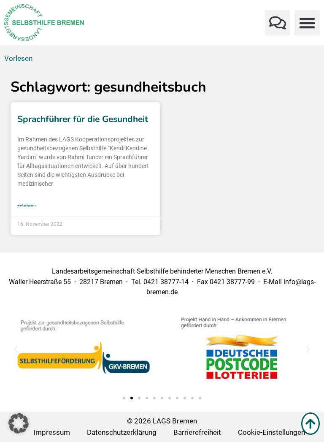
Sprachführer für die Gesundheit (82, 119)
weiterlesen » (27, 205)
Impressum (51, 432)
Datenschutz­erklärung (122, 432)
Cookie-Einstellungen (271, 432)
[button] (277, 22)
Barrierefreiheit (197, 432)
